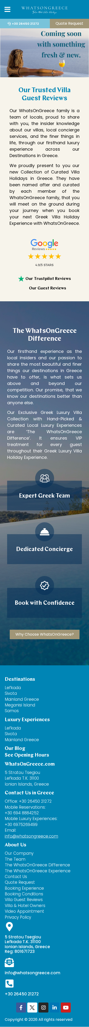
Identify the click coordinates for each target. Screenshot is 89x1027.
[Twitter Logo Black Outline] (32, 1008)
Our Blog (15, 748)
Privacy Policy (18, 917)
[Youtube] (66, 1008)
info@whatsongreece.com (31, 836)
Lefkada (13, 688)
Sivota (11, 693)
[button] (80, 10)
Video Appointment (24, 911)
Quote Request (20, 882)
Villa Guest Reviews (24, 899)
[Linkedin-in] (55, 1008)
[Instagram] (43, 1008)
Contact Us (16, 876)
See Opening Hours (27, 755)
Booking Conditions (24, 894)
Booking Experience (24, 888)
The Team (15, 859)
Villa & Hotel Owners (25, 905)
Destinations (20, 679)
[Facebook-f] (21, 1008)
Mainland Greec (20, 740)
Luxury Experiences (27, 719)
